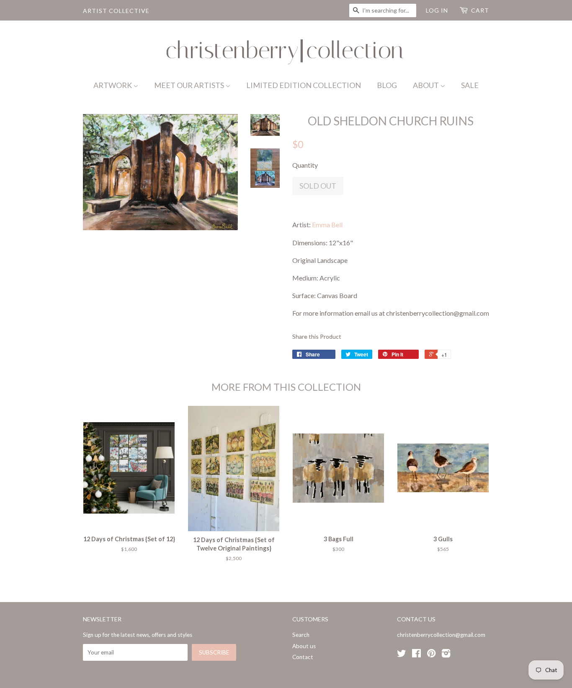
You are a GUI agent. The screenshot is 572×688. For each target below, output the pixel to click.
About (426, 85)
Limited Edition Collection (303, 85)
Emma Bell (327, 224)
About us (304, 646)
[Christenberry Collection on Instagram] (446, 655)
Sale (470, 85)
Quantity (305, 165)
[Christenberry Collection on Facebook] (416, 655)
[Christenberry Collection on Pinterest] (431, 655)
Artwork (113, 85)
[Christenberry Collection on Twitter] (401, 655)
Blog (387, 85)
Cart (480, 10)
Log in (437, 10)
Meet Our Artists (189, 85)
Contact (302, 657)
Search (300, 634)
